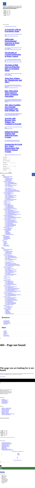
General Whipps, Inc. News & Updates (13, 34)
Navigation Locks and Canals (6, 444)
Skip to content (2, 471)
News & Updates (4, 400)
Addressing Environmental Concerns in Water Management (12, 42)
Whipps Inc (9, 48)
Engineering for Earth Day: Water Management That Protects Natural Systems (13, 148)
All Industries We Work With (6, 442)
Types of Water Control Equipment (10, 114)
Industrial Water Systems (11, 140)
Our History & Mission (5, 401)
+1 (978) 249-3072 (4, 425)
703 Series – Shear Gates (5, 410)
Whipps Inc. (15, 451)
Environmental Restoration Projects (13, 154)
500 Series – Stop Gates (5, 412)
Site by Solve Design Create (17, 460)
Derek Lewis (7, 86)
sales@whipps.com (6, 22)
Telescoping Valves (14, 100)
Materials (14, 113)
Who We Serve (15, 60)
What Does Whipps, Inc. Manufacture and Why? (13, 80)
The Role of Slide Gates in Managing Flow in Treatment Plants (12, 67)
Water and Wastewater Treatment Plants (13, 47)
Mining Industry (4, 447)
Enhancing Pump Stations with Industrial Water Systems (11, 134)
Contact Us (1, 381)
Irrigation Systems (4, 448)
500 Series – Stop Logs (5, 411)
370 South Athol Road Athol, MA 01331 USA (9, 17)
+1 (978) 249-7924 (4, 422)
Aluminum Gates (10, 113)
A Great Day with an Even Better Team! (13, 30)
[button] (2, 472)
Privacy (18, 453)
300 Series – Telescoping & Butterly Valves (14, 99)
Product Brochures (4, 403)
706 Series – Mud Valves (5, 409)
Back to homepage (2, 376)
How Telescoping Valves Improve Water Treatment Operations (11, 93)
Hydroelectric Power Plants (6, 445)
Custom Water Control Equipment (12, 59)
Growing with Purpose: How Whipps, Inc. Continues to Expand (13, 121)
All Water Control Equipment (6, 414)
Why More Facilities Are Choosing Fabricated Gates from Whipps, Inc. (13, 107)
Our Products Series (5, 402)
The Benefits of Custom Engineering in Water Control (13, 54)
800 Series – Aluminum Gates (6, 408)
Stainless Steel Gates (19, 113)
